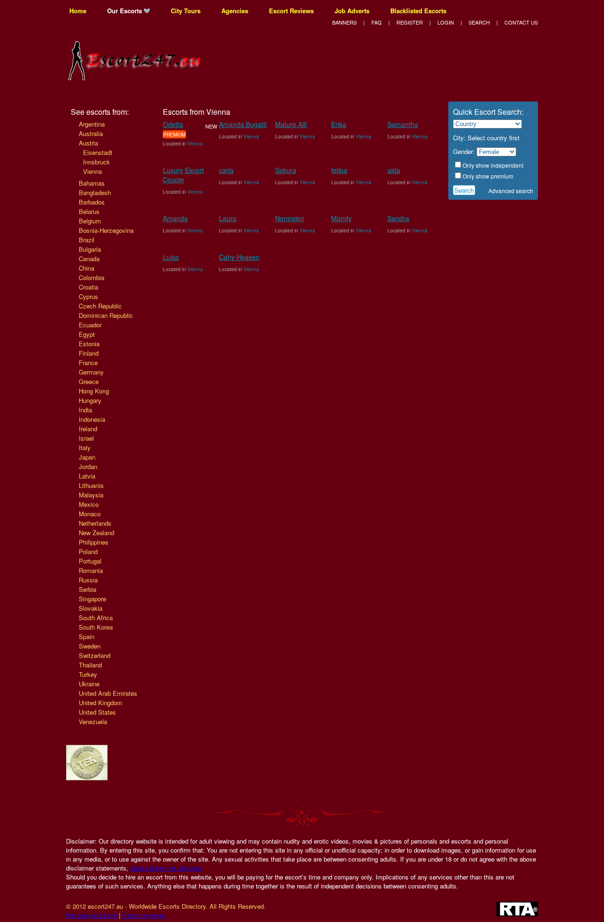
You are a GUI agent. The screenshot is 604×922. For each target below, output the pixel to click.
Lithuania (91, 485)
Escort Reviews (291, 10)
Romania (91, 570)
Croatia (88, 286)
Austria (88, 142)
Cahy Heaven (239, 257)
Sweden (90, 645)
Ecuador (90, 324)
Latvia (87, 475)
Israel (86, 438)
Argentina (92, 124)
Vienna (92, 171)
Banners (344, 22)
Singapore (92, 598)
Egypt (87, 334)
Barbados (92, 201)
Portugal (90, 560)
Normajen (289, 218)
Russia (88, 579)
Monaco (90, 513)
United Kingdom (100, 702)
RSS (533, 11)
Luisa (171, 257)
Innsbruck (96, 161)
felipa (339, 170)
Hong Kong (94, 390)
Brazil (86, 239)
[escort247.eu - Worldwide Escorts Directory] (137, 74)
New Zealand (96, 532)
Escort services (143, 915)
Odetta (173, 124)
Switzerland (94, 655)
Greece (89, 381)
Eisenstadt (97, 152)
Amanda (175, 218)
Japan (87, 456)
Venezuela (93, 721)
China (86, 268)
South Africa (96, 617)
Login (445, 22)
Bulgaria (90, 249)
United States (97, 712)
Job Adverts (352, 10)
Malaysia (91, 494)
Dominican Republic (106, 315)
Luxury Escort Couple (183, 174)
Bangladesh (95, 192)
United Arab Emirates (108, 693)
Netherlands (95, 523)
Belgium (90, 220)
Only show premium (487, 176)
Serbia (87, 589)
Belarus (89, 211)
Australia (91, 133)
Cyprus (88, 296)
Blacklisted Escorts (418, 10)
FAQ (376, 22)
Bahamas (92, 183)
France (88, 362)
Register (409, 22)
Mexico (89, 504)
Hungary (90, 400)
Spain (86, 636)
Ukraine (89, 683)
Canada (89, 258)
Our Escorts (125, 10)
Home (77, 10)
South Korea (96, 627)
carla (226, 170)
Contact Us (521, 22)
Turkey (88, 674)
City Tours (186, 10)
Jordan (88, 466)
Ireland (88, 428)
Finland (89, 353)
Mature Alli (291, 124)
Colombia (91, 277)
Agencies (234, 10)
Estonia (89, 343)
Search (479, 22)
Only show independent (492, 165)
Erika (338, 124)
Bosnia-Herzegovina (106, 230)
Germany (91, 371)
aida (393, 170)
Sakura (285, 170)
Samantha (402, 124)
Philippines (94, 542)
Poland (88, 551)
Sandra (398, 218)
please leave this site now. (166, 867)
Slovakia (90, 608)
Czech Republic (100, 305)
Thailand (90, 664)
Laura (227, 218)
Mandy (341, 218)
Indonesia (92, 419)
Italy (85, 447)
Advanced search (510, 191)
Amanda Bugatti (243, 124)
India (85, 409)
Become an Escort (91, 915)
